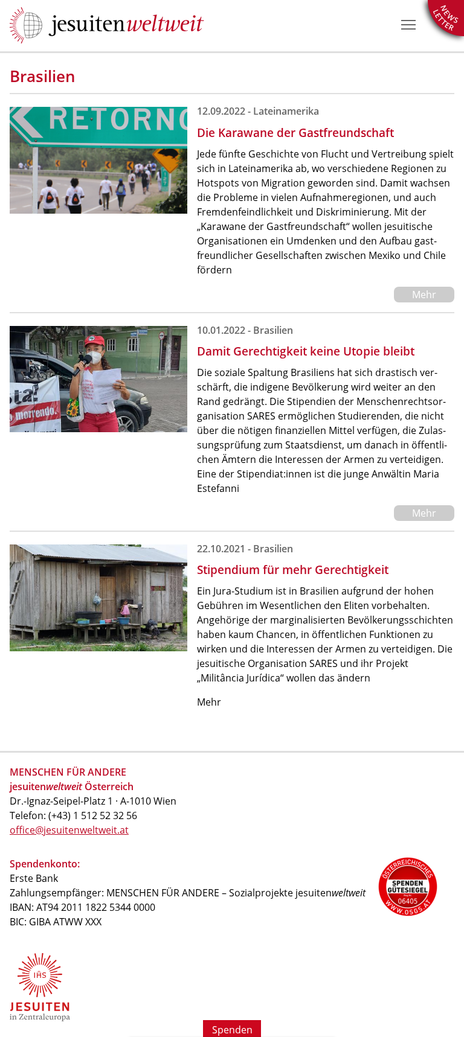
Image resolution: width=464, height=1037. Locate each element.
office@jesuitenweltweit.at (69, 830)
